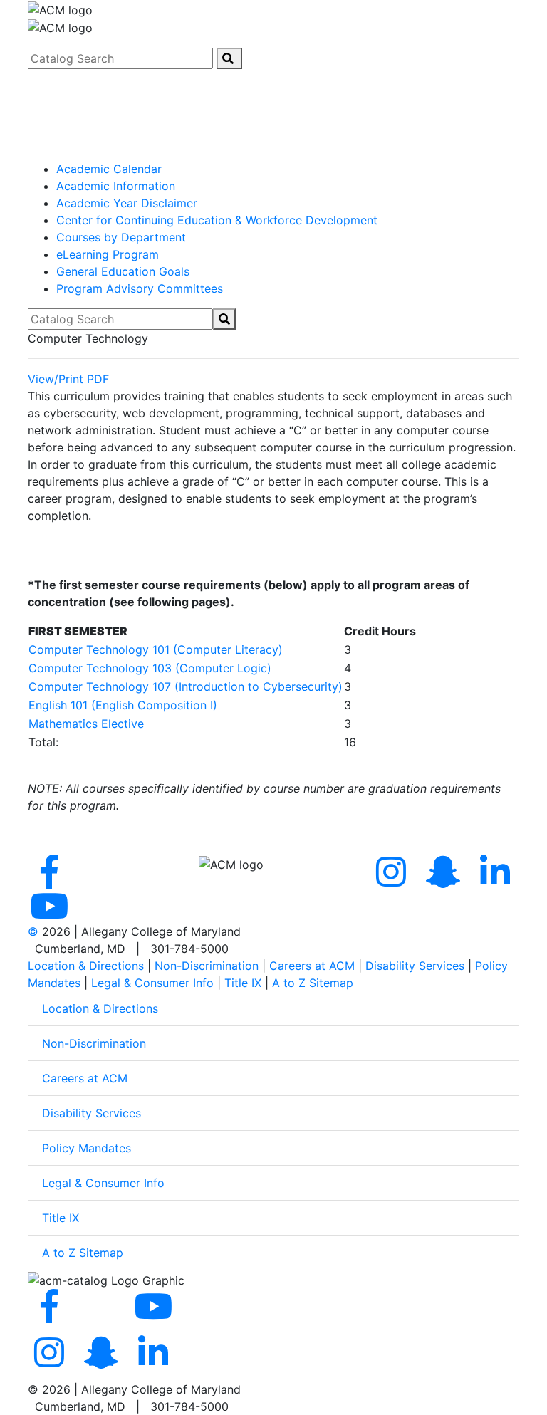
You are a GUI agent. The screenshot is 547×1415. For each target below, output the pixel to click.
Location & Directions (86, 966)
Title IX (242, 983)
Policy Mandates (86, 1148)
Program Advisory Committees (139, 288)
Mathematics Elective (86, 723)
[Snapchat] (446, 880)
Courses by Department (121, 237)
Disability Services (414, 966)
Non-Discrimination (207, 966)
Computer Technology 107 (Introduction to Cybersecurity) (185, 686)
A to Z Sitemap (312, 983)
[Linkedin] (495, 880)
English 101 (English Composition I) (122, 705)
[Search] (229, 58)
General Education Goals (122, 271)
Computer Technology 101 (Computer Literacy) (155, 649)
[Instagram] (394, 880)
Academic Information (115, 186)
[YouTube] (52, 914)
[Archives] (273, 155)
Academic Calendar (109, 169)
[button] (273, 82)
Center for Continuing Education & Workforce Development (216, 220)
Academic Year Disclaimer (126, 203)
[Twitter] (104, 880)
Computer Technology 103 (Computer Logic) (149, 668)
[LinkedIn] (153, 1361)
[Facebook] (52, 880)
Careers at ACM (312, 966)
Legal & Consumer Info (152, 983)
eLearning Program (107, 254)
